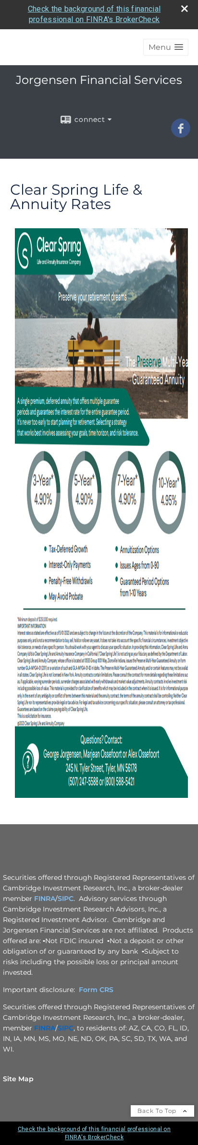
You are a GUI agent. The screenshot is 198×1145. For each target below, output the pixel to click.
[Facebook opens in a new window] (180, 134)
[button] (165, 47)
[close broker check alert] (184, 8)
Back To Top (157, 1110)
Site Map (18, 1079)
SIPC (66, 898)
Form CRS (96, 989)
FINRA (44, 898)
